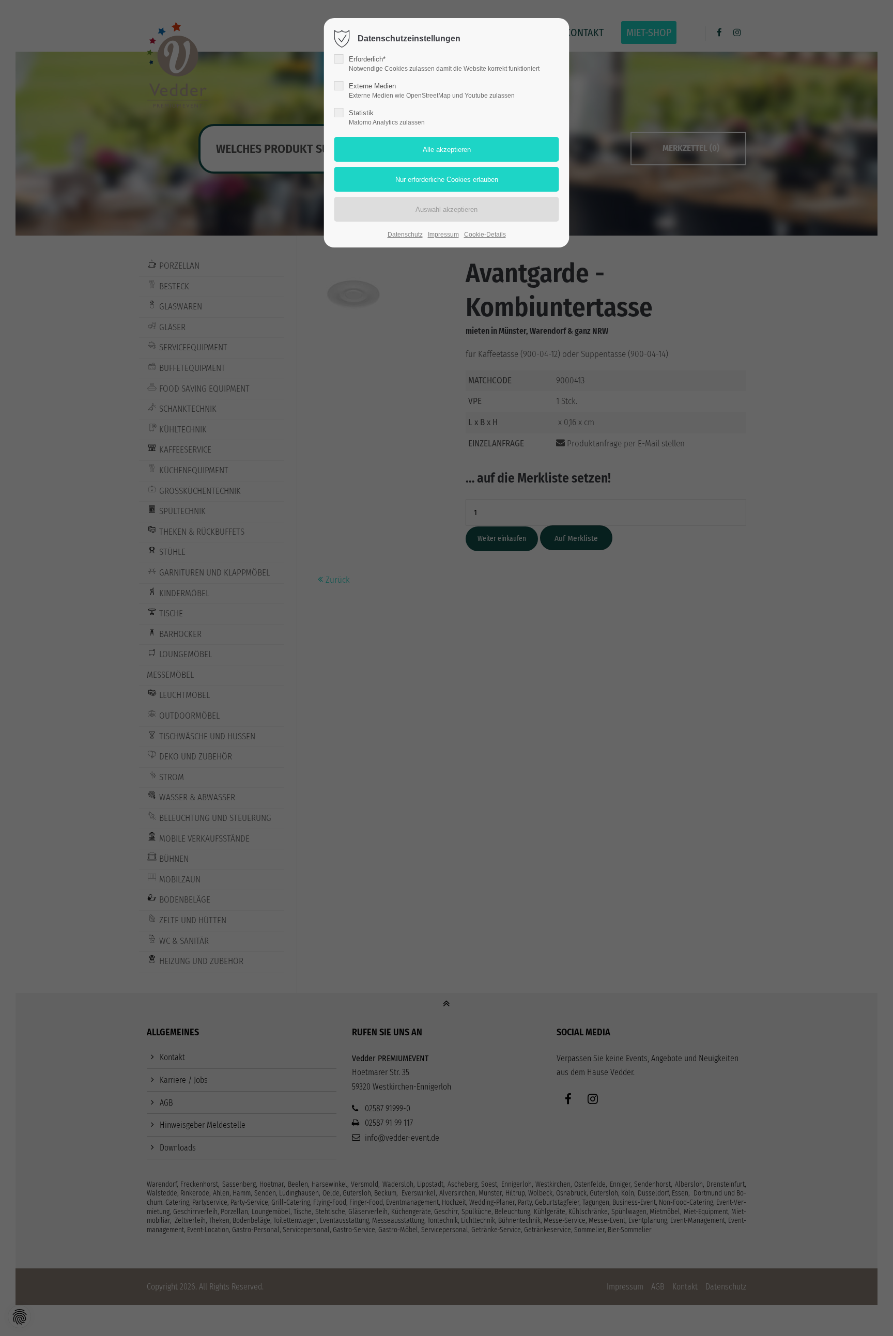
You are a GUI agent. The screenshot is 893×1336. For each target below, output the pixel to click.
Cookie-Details (485, 234)
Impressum (443, 234)
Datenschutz (405, 234)
